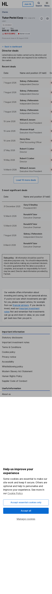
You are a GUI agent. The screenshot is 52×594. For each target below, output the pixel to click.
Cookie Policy (15, 493)
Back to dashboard (13, 47)
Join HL (28, 4)
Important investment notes (15, 342)
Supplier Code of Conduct (14, 381)
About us (6, 394)
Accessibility (8, 361)
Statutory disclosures (12, 337)
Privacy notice (9, 356)
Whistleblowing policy (12, 366)
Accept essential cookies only (26, 502)
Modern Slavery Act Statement (17, 371)
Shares (5, 12)
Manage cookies (26, 519)
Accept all (26, 510)
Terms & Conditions (11, 347)
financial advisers (21, 305)
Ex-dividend (7, 25)
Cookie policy (8, 352)
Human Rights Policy (12, 376)
